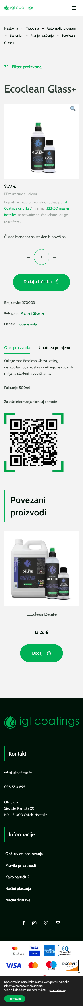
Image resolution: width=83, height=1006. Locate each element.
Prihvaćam (15, 998)
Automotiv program (61, 28)
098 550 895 (14, 787)
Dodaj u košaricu (38, 281)
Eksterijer (16, 35)
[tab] (17, 350)
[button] (74, 8)
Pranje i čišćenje (42, 35)
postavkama (57, 990)
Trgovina (32, 28)
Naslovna (11, 28)
